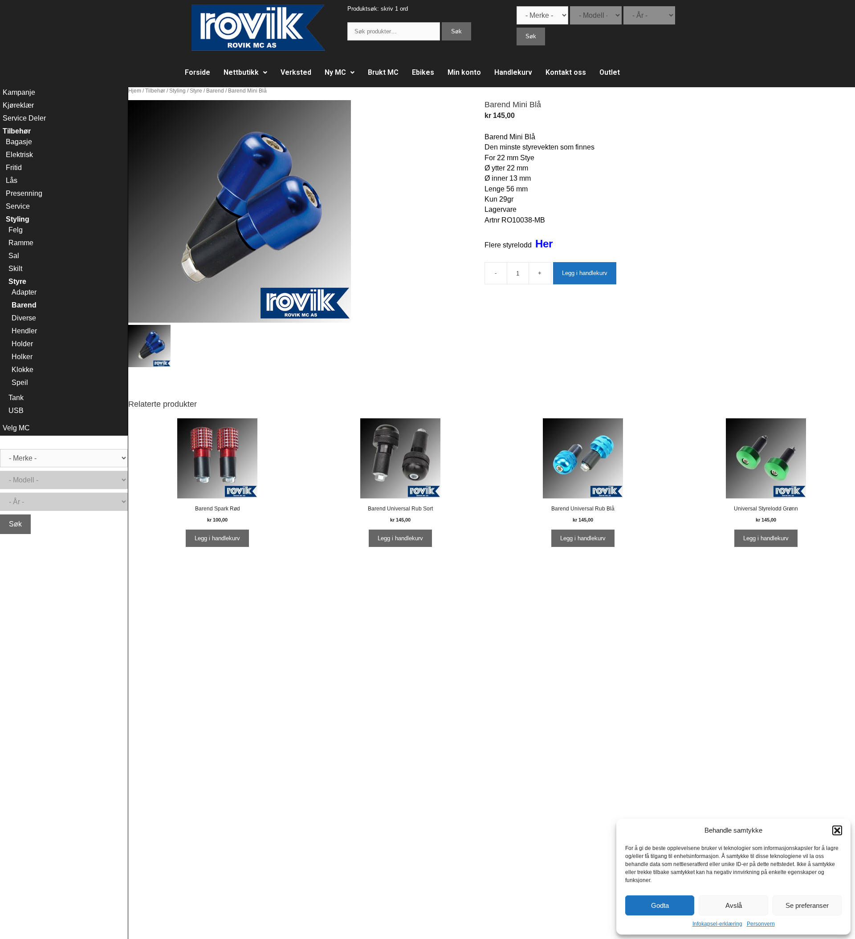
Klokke (22, 369)
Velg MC (16, 428)
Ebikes (423, 72)
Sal (13, 255)
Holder (22, 344)
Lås (11, 180)
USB (16, 410)
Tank (16, 397)
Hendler (24, 331)
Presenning (24, 193)
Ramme (20, 243)
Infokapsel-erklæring (717, 924)
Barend (215, 91)
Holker (22, 356)
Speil (20, 382)
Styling (177, 91)
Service (18, 206)
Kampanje (19, 92)
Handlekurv (513, 72)
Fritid (14, 167)
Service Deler (24, 118)
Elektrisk (19, 154)
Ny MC (335, 72)
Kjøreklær (18, 105)
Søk (456, 31)
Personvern (761, 924)
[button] (837, 830)
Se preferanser (807, 905)
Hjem (134, 91)
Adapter (24, 292)
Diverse (24, 318)
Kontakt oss (566, 72)
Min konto (464, 72)
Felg (15, 230)
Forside (197, 72)
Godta (660, 905)
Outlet (609, 72)
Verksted (296, 72)
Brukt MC (383, 72)
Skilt (15, 268)
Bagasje (19, 142)
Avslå (733, 905)
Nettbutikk (241, 72)
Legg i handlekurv (584, 273)
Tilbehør (155, 91)
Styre (196, 91)
